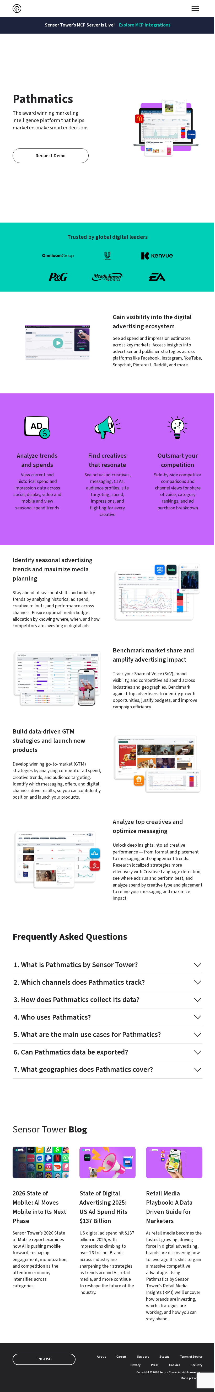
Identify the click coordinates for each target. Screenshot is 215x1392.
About (101, 1356)
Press (155, 1365)
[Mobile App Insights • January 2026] (41, 1218)
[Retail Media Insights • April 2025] (174, 1234)
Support (143, 1356)
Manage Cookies (191, 1378)
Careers (121, 1356)
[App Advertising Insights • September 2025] (107, 1221)
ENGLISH (44, 1359)
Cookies (174, 1365)
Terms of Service (191, 1356)
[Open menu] (195, 8)
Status (164, 1356)
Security (196, 1365)
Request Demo (51, 155)
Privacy (136, 1365)
